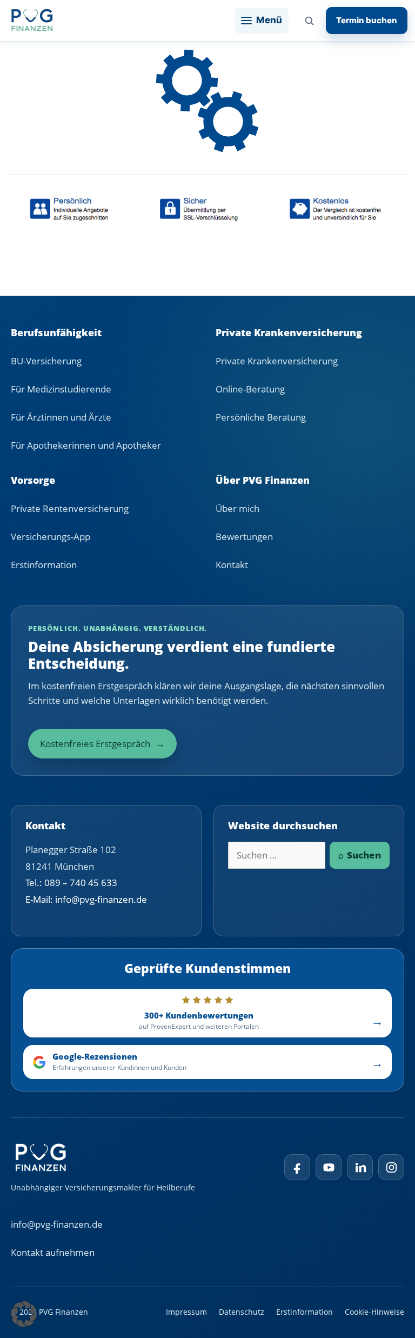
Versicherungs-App (50, 536)
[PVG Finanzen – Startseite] (32, 20)
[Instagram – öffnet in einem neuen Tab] (391, 1167)
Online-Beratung (250, 389)
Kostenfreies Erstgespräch (102, 743)
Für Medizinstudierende (61, 389)
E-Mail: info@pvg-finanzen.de (86, 899)
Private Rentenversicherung (70, 508)
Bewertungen (244, 536)
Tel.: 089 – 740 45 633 (71, 882)
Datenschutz (241, 1312)
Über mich (237, 508)
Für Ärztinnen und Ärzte (61, 417)
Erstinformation (44, 564)
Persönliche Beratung (261, 417)
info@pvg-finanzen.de (57, 1224)
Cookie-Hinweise (374, 1312)
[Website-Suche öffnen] (309, 21)
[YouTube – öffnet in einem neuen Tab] (329, 1167)
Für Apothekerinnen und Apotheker (86, 445)
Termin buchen (366, 20)
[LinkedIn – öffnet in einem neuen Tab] (360, 1167)
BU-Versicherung (46, 361)
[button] (24, 1314)
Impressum (186, 1312)
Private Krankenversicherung (277, 361)
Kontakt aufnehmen (53, 1252)
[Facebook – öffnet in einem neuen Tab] (297, 1167)
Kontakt (232, 564)
